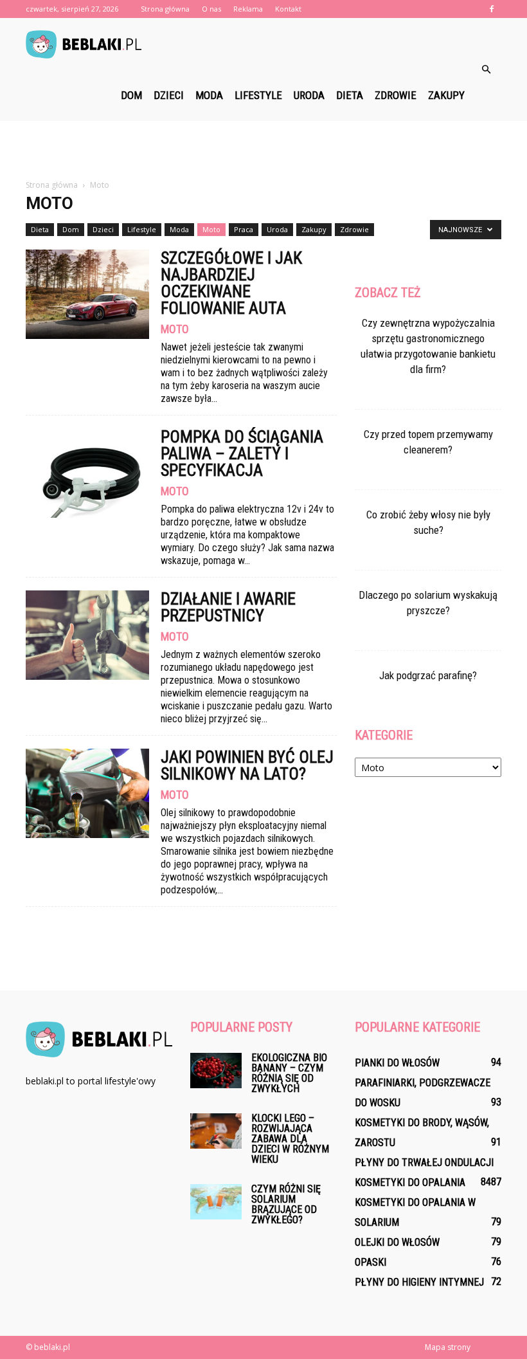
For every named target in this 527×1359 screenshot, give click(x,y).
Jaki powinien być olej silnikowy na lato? (247, 765)
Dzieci (169, 95)
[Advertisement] (263, 149)
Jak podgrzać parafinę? (428, 675)
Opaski (370, 1262)
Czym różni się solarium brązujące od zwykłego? (286, 1204)
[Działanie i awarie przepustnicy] (87, 635)
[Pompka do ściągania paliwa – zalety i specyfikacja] (87, 473)
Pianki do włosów (397, 1063)
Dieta (349, 95)
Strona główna (165, 9)
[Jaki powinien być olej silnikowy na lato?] (87, 793)
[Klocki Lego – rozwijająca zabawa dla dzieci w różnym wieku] (216, 1131)
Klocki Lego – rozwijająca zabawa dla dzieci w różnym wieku (290, 1138)
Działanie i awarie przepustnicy (228, 607)
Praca (243, 229)
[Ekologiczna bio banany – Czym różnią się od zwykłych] (216, 1070)
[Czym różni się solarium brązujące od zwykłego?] (216, 1201)
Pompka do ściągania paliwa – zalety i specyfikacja (242, 453)
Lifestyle (258, 95)
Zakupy (446, 95)
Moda (209, 95)
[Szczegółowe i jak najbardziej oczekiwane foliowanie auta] (87, 294)
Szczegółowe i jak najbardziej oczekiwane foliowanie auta (231, 283)
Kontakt (288, 9)
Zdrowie (395, 95)
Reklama (248, 9)
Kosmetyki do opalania (410, 1182)
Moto (211, 229)
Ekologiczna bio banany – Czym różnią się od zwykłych (289, 1073)
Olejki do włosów (397, 1242)
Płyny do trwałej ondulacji (424, 1162)
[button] (485, 69)
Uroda (309, 95)
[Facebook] (491, 9)
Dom (131, 95)
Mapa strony (447, 1347)
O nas (211, 9)
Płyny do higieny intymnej (419, 1282)
